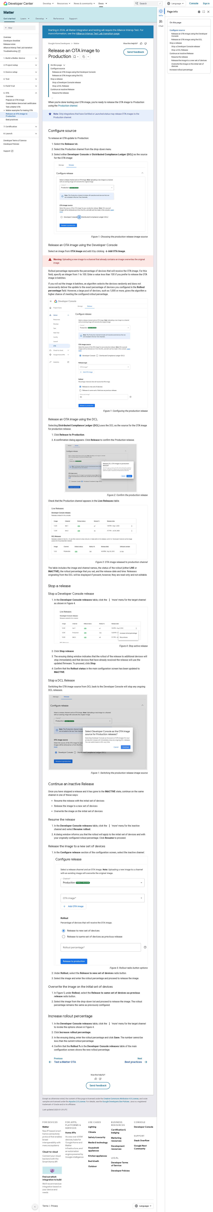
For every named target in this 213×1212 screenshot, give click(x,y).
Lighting (92, 1127)
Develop (47, 3)
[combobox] (148, 3)
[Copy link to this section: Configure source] (79, 131)
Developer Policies (120, 1170)
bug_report (199, 11)
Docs (101, 3)
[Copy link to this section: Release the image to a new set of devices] (108, 846)
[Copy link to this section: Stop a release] (74, 586)
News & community (83, 3)
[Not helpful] (145, 43)
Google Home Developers (59, 43)
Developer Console (143, 1127)
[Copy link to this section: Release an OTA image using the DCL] (100, 419)
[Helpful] (141, 43)
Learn (23, 18)
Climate (92, 1132)
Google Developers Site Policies (115, 1101)
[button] (17, 58)
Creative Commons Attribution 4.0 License (121, 1099)
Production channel (67, 105)
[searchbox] (19, 28)
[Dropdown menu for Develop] (47, 18)
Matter (8, 12)
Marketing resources (116, 1139)
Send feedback (135, 52)
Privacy (54, 1206)
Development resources (117, 1147)
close (208, 11)
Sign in (206, 3)
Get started (9, 18)
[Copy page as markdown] (83, 56)
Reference (58, 18)
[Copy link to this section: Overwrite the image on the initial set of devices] (116, 987)
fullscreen (203, 11)
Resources (62, 3)
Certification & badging (118, 1131)
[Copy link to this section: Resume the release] (78, 820)
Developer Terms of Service (119, 1164)
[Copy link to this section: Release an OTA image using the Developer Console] (120, 245)
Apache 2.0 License (77, 1101)
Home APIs (70, 1132)
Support (73, 18)
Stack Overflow (141, 1140)
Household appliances (93, 1149)
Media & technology (98, 1142)
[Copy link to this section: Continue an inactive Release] (97, 784)
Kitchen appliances (97, 1156)
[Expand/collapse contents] (64, 65)
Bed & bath (93, 1161)
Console (193, 3)
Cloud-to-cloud (50, 1151)
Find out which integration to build (51, 1178)
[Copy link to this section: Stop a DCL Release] (78, 680)
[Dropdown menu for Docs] (107, 3)
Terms (45, 1206)
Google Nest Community (140, 1147)
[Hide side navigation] (35, 1207)
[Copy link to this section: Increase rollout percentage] (95, 1016)
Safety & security (96, 1137)
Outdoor (92, 1166)
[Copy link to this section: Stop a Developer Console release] (97, 594)
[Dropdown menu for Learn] (29, 18)
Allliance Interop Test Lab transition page (97, 33)
